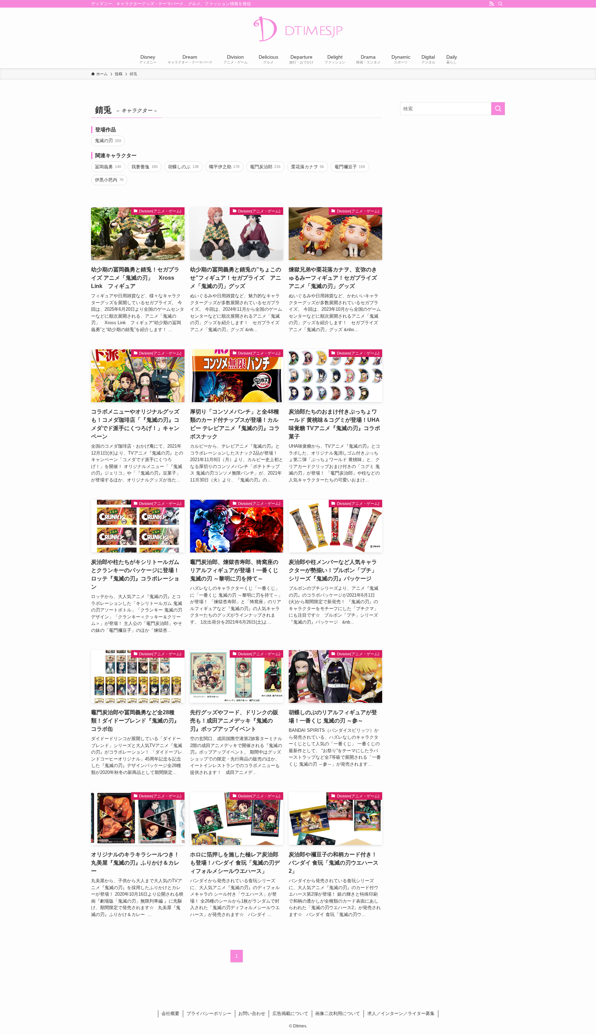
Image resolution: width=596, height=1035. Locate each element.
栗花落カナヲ (307, 166)
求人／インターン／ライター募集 (401, 1013)
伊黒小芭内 (109, 179)
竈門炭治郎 (265, 166)
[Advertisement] (452, 170)
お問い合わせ (251, 1013)
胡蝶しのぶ (183, 166)
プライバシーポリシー (209, 1013)
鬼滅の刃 (108, 140)
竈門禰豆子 (350, 166)
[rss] (491, 4)
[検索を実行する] (498, 108)
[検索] (500, 4)
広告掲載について (290, 1013)
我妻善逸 (144, 166)
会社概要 (170, 1013)
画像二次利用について (337, 1013)
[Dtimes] (298, 29)
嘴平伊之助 (224, 166)
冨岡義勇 (108, 166)
